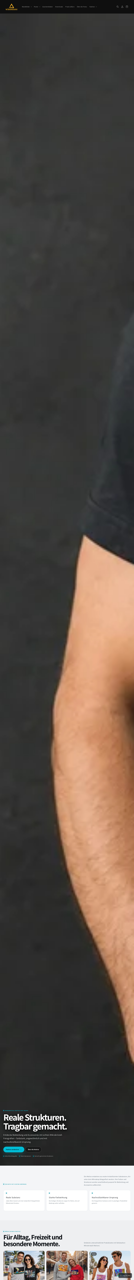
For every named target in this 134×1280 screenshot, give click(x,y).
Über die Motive (33, 1149)
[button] (27, 7)
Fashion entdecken (14, 1149)
